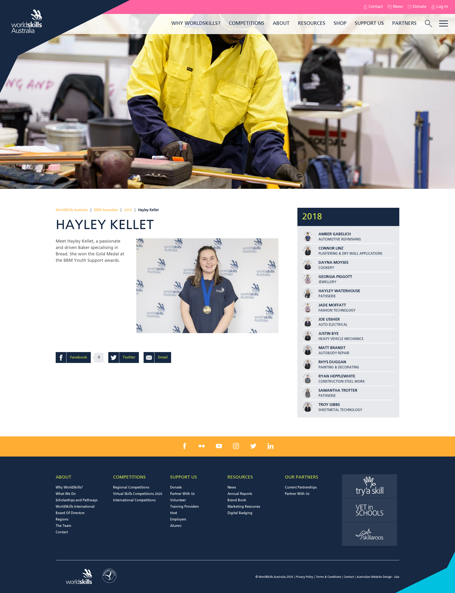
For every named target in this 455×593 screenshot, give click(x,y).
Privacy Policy (304, 577)
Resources (311, 23)
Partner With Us (182, 494)
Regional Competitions (131, 487)
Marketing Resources (244, 506)
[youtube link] (219, 446)
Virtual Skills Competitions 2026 (137, 494)
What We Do (66, 494)
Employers (178, 519)
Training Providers (184, 506)
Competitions (246, 23)
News (398, 7)
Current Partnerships (301, 487)
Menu (443, 23)
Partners (404, 23)
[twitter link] (253, 446)
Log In (442, 7)
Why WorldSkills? (195, 23)
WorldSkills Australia (72, 210)
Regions (62, 519)
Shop (340, 23)
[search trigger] (428, 24)
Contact (376, 7)
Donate (419, 7)
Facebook (78, 357)
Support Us (369, 23)
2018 (128, 210)
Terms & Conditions (328, 577)
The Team (63, 526)
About (281, 23)
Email (163, 357)
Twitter (129, 357)
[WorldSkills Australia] (27, 21)
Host (173, 513)
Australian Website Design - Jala (378, 577)
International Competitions (134, 500)
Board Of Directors (70, 513)
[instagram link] (236, 446)
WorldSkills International (75, 506)
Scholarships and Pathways (76, 500)
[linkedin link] (270, 446)
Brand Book (237, 500)
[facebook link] (184, 446)
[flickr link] (201, 446)
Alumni (176, 526)
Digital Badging (240, 513)
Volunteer (178, 500)
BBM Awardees (106, 210)
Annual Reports (240, 494)
